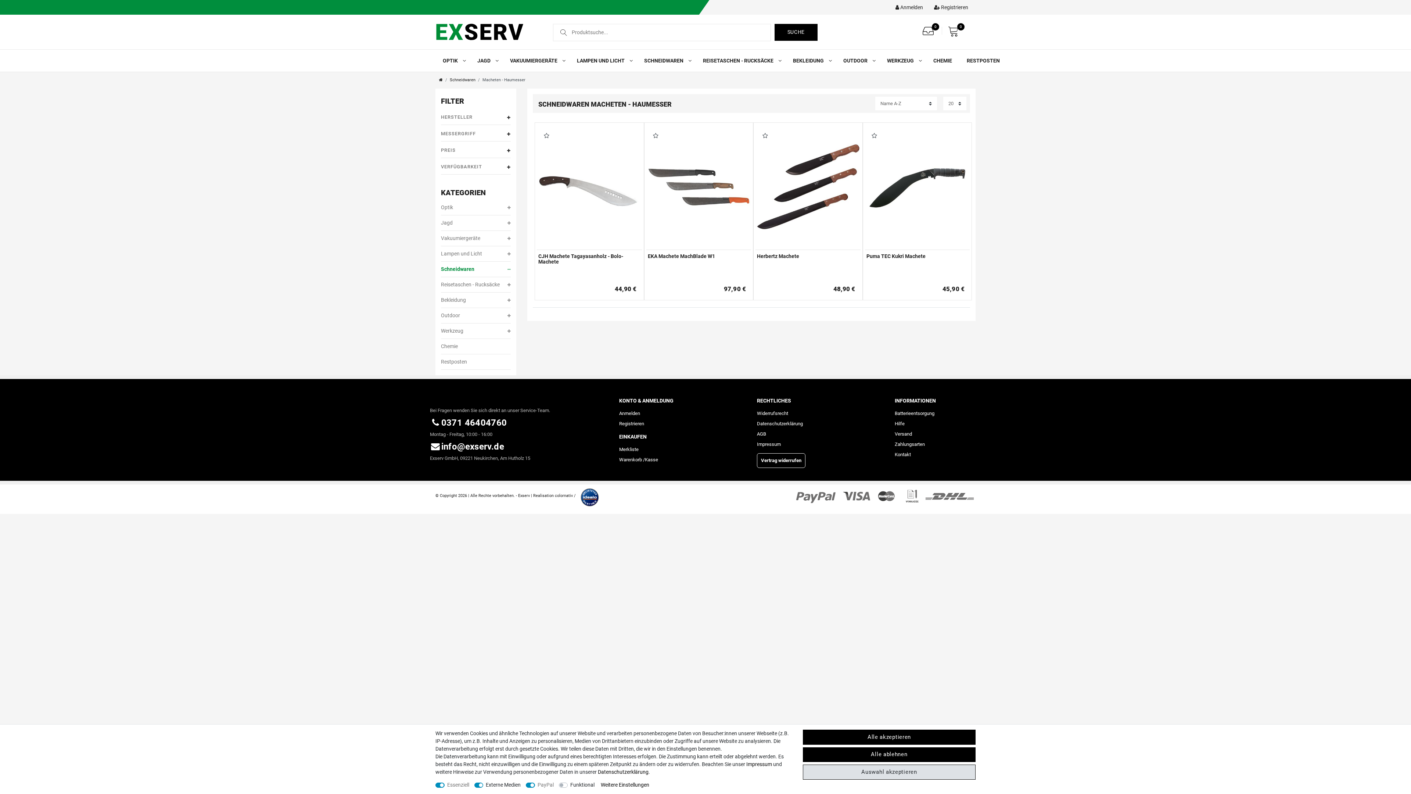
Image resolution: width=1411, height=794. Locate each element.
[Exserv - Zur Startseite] (487, 32)
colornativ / (565, 495)
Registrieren (631, 423)
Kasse (651, 459)
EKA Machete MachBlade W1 (681, 256)
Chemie (942, 61)
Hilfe (900, 423)
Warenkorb (630, 459)
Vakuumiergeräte (534, 61)
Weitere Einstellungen (625, 785)
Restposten (983, 61)
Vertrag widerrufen (781, 460)
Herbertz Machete (778, 256)
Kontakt (903, 454)
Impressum (769, 444)
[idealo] (588, 495)
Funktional (582, 785)
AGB (761, 434)
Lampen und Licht (601, 61)
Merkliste (629, 449)
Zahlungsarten (910, 444)
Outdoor (856, 61)
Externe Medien (503, 785)
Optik (451, 61)
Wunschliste (545, 136)
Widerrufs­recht (772, 413)
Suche (796, 32)
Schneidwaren (664, 61)
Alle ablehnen (889, 754)
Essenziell (458, 785)
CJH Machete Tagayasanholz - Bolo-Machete (580, 259)
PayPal (546, 785)
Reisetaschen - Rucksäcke (739, 61)
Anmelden (629, 413)
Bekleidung (809, 61)
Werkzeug (901, 61)
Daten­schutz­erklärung (780, 423)
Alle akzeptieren (889, 737)
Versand (903, 434)
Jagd (484, 61)
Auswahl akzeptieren (889, 772)
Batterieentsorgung (914, 413)
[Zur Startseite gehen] (441, 80)
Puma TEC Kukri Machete (896, 256)
